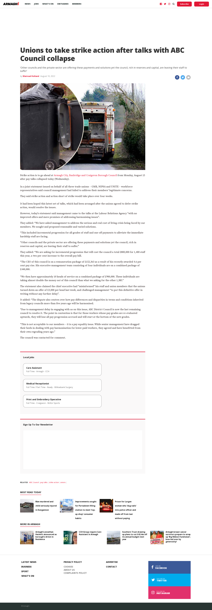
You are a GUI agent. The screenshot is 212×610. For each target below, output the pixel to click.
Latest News (28, 562)
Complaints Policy (75, 573)
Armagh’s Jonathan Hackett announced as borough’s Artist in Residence (46, 535)
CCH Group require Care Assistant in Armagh (90, 533)
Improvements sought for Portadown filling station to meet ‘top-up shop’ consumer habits (85, 509)
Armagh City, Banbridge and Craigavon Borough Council (85, 175)
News (27, 4)
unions (63, 482)
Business (26, 567)
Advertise (112, 562)
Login (201, 4)
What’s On (47, 4)
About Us (69, 570)
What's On (27, 576)
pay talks (43, 482)
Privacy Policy (73, 562)
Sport (25, 571)
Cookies (68, 567)
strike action (54, 482)
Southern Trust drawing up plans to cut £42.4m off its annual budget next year (134, 535)
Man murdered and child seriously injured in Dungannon (46, 505)
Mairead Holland (31, 76)
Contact (111, 567)
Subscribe (184, 4)
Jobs (36, 4)
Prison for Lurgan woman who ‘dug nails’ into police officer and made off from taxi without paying (125, 509)
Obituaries (62, 4)
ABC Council (34, 482)
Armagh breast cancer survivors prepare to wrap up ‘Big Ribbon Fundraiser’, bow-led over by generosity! (178, 537)
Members (76, 4)
